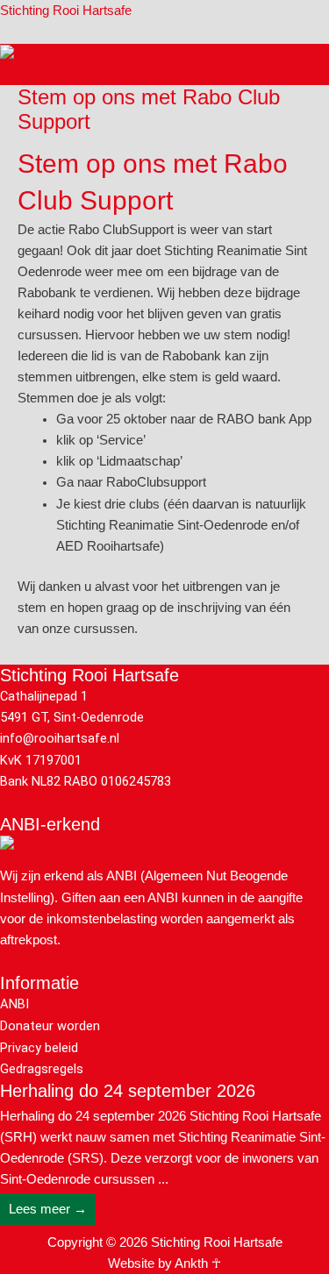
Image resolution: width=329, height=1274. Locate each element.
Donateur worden (50, 1026)
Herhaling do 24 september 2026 (127, 1090)
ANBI (14, 1004)
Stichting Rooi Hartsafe (66, 11)
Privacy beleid (39, 1048)
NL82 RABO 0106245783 (101, 781)
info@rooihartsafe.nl (59, 738)
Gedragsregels (41, 1069)
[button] (322, 75)
